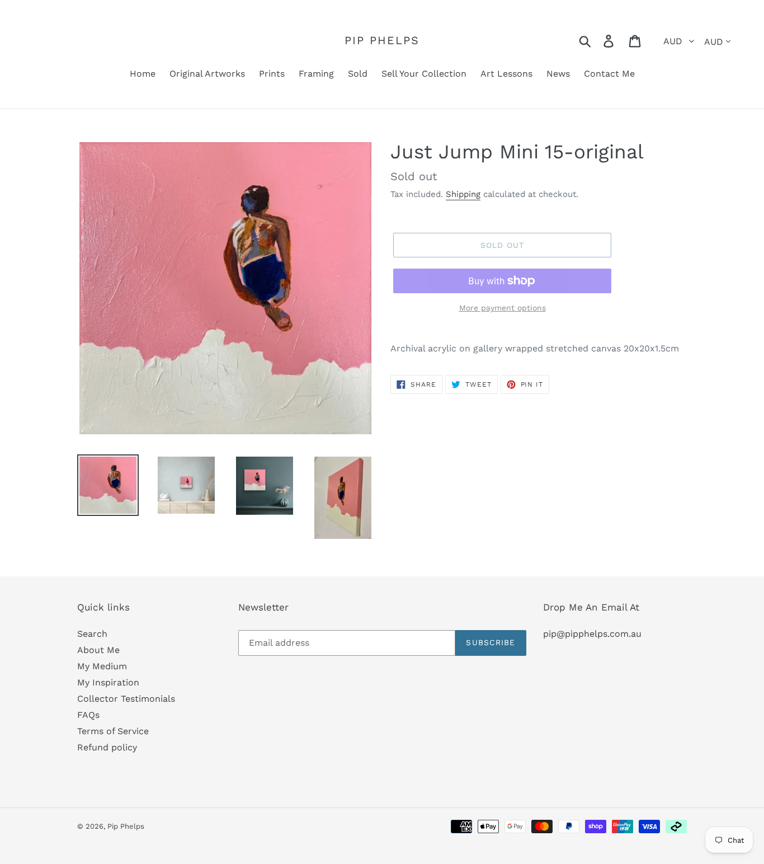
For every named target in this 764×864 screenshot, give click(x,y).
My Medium (102, 666)
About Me (98, 650)
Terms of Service (113, 731)
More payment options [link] (502, 307)
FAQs (88, 715)
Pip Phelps (382, 40)
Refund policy (107, 747)
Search (92, 633)
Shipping (463, 194)
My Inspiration (108, 682)
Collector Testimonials (126, 698)
